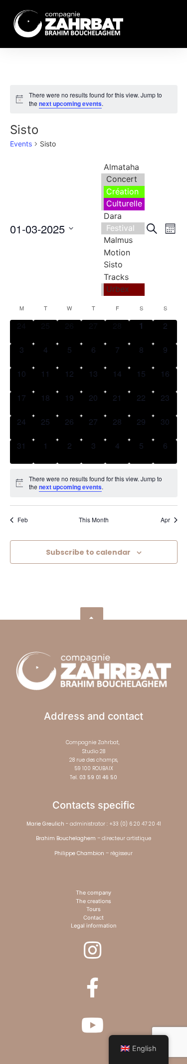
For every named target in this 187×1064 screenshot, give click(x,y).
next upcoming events (70, 103)
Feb (22, 520)
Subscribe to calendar (88, 552)
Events (21, 143)
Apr (165, 520)
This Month (94, 520)
